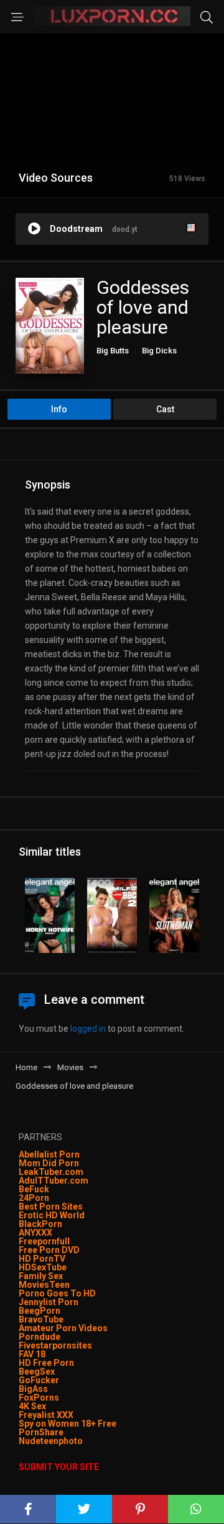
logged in (88, 1029)
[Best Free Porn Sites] (84, 1441)
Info (59, 409)
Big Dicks (159, 351)
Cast (165, 409)
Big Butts (112, 351)
